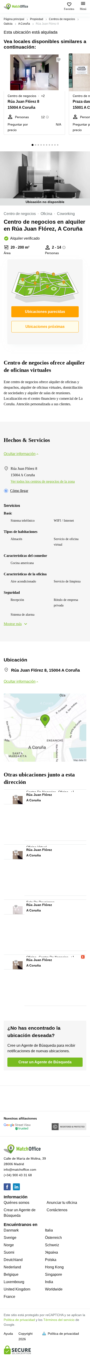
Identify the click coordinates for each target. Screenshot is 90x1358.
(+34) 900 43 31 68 (18, 1175)
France (9, 1297)
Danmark (11, 1230)
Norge (9, 1245)
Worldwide (54, 1289)
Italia (49, 1230)
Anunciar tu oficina (62, 1203)
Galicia (8, 23)
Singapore (53, 1274)
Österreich (53, 1238)
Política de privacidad (19, 1320)
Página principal (14, 19)
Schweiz (52, 1245)
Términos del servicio (59, 1320)
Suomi (9, 1252)
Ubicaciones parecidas (45, 312)
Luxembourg (14, 1282)
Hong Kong (54, 1267)
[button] (60, 59)
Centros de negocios (62, 19)
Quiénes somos (16, 1203)
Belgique (11, 1274)
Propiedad (36, 19)
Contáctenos (57, 1210)
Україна (51, 1252)
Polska (50, 1260)
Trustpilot (10, 1098)
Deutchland (13, 1260)
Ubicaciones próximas (45, 327)
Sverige (10, 1238)
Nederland (12, 1267)
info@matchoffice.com (20, 1169)
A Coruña (24, 23)
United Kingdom (17, 1289)
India (49, 1282)
